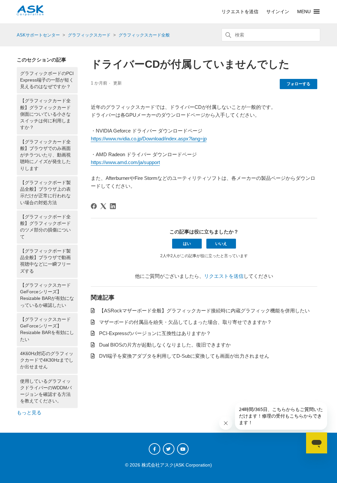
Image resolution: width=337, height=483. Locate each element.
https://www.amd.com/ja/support (125, 162)
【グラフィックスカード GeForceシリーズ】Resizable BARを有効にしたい (47, 329)
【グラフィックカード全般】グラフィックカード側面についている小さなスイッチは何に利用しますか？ (45, 114)
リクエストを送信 (239, 11)
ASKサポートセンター (38, 35)
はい (187, 243)
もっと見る (29, 412)
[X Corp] (103, 206)
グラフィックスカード (89, 35)
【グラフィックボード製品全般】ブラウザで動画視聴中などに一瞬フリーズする (45, 261)
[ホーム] (30, 14)
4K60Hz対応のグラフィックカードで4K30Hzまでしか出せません (46, 360)
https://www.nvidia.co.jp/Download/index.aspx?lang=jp (149, 138)
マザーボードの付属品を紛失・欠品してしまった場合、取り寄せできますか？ (185, 322)
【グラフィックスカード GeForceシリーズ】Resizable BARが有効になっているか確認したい (47, 295)
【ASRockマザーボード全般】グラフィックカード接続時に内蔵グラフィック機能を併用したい (204, 310)
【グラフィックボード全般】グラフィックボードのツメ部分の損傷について (45, 226)
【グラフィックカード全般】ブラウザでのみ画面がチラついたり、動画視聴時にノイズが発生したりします (45, 155)
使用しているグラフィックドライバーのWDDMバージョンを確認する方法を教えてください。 (46, 391)
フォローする (298, 84)
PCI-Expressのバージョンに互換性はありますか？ (155, 333)
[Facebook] (94, 206)
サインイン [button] (277, 11)
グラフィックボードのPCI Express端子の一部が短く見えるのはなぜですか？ (47, 80)
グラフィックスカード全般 (144, 35)
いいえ (221, 243)
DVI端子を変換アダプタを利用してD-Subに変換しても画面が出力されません (184, 356)
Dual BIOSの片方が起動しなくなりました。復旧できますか (165, 345)
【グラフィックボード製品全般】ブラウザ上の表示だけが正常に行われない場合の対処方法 (45, 192)
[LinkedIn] (113, 206)
